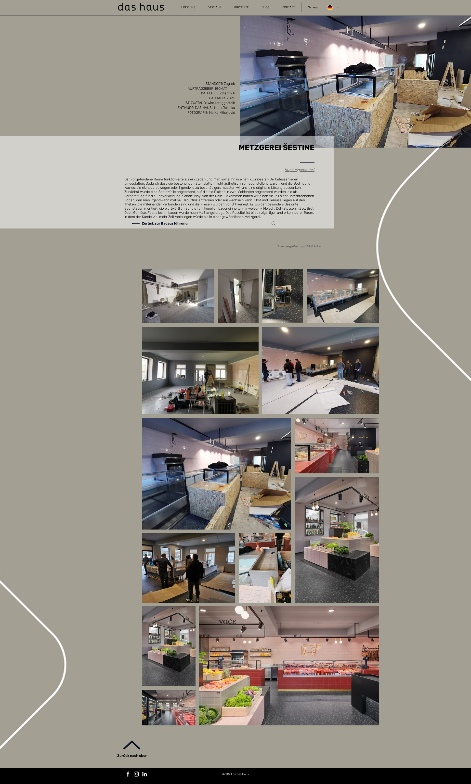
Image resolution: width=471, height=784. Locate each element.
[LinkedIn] (144, 774)
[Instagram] (136, 774)
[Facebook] (128, 774)
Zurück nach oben (132, 756)
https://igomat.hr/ (299, 170)
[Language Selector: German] (333, 7)
